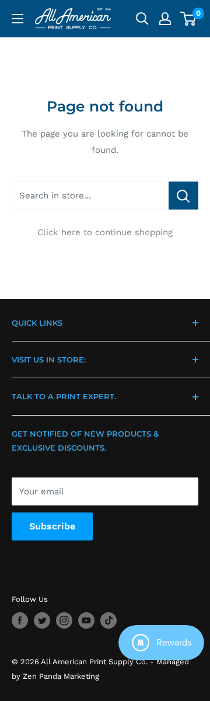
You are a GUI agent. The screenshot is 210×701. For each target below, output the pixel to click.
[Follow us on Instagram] (64, 620)
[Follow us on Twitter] (42, 620)
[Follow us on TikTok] (108, 620)
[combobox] (90, 196)
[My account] (165, 18)
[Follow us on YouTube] (86, 620)
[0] (188, 19)
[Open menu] (17, 18)
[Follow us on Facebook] (20, 620)
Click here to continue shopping (105, 232)
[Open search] (142, 18)
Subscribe (52, 526)
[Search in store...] (183, 196)
